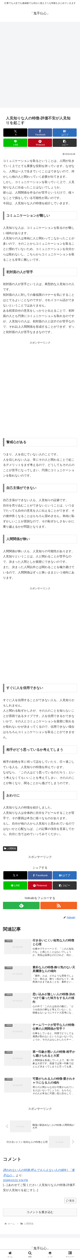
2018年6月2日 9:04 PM (15, 1180)
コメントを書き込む (40, 1212)
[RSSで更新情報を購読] (58, 905)
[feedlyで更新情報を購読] (21, 905)
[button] (65, 143)
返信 (71, 1200)
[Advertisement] (40, 66)
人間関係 (11, 848)
